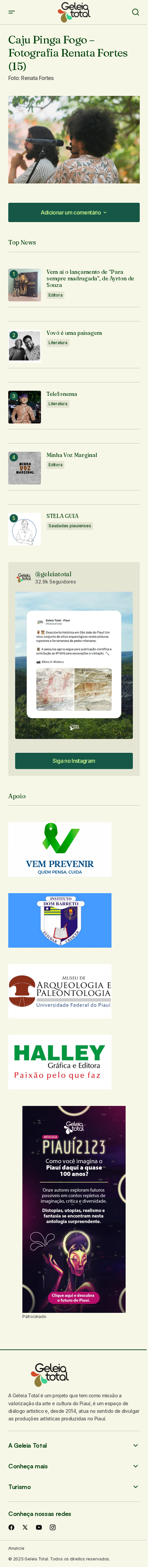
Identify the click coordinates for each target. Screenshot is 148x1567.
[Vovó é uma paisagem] (24, 346)
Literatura (58, 342)
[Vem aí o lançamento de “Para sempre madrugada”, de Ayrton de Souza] (24, 285)
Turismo (19, 1486)
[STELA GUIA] (24, 529)
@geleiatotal (53, 574)
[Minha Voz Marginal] (24, 468)
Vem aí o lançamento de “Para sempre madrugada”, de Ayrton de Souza (90, 278)
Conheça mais (28, 1466)
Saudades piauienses (70, 525)
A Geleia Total (27, 1445)
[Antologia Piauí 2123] (74, 1209)
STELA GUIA (62, 516)
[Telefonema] (24, 407)
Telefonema (61, 394)
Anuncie (16, 1548)
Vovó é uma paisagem (74, 333)
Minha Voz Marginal (71, 455)
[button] (11, 12)
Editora (55, 295)
